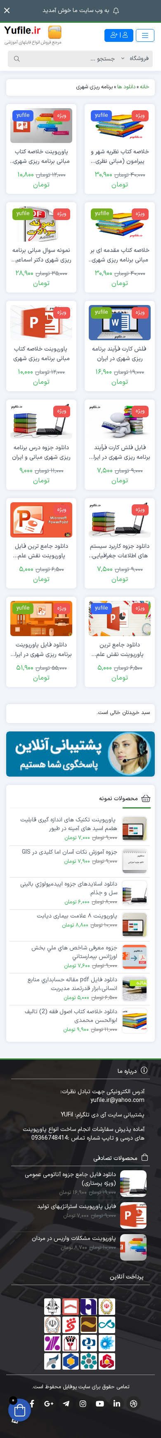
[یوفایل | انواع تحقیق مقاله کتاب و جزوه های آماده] (33, 35)
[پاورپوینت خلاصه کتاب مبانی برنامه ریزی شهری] (41, 322)
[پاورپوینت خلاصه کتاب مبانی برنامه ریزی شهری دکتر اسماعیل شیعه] (41, 125)
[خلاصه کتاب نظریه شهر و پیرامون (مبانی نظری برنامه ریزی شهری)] (120, 125)
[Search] (17, 59)
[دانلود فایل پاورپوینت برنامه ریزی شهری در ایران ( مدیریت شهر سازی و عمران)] (41, 618)
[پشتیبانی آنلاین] (80, 754)
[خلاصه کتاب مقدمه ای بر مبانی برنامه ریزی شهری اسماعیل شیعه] (120, 224)
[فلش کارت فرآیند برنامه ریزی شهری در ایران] (120, 322)
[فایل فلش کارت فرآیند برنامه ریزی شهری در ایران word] (120, 420)
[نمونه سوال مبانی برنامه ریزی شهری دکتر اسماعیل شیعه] (41, 224)
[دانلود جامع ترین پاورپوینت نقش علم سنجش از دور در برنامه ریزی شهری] (120, 618)
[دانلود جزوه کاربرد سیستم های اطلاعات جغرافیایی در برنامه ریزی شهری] (120, 519)
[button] (6, 10)
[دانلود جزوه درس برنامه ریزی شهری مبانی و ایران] (41, 420)
